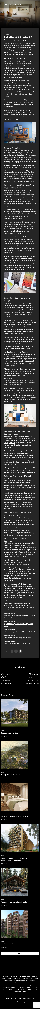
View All (20, 953)
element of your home (15, 214)
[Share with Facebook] (12, 651)
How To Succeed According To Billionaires (17, 638)
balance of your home (11, 119)
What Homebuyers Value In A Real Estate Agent (19, 632)
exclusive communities (14, 518)
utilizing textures (9, 443)
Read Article (4, 736)
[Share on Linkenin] (20, 651)
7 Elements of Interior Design (6, 678)
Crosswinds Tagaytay (18, 552)
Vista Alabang (18, 569)
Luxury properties (9, 64)
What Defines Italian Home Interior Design (17, 644)
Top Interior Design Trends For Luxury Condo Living (18, 625)
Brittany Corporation (25, 308)
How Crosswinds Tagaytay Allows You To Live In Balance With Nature (19, 617)
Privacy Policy (21, 1001)
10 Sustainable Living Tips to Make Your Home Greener (32, 678)
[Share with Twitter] (16, 651)
